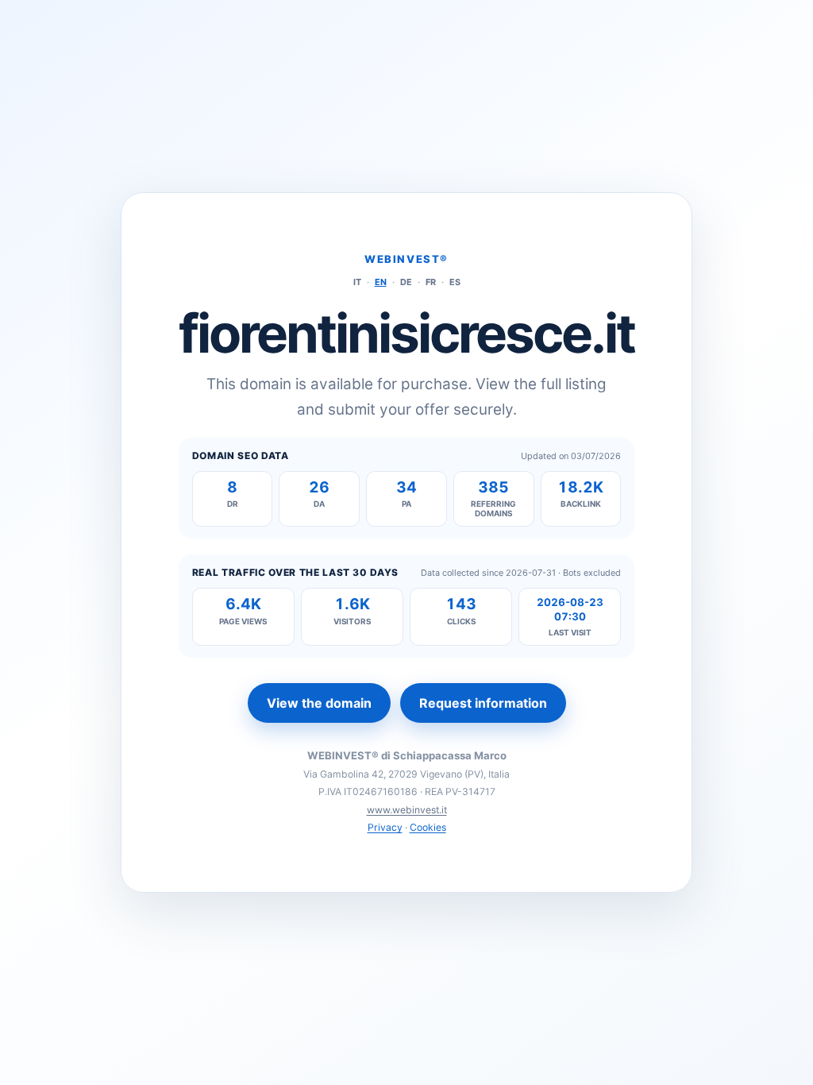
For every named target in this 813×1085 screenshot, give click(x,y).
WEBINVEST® (406, 259)
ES (454, 282)
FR (431, 282)
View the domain (319, 703)
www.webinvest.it (407, 810)
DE (406, 282)
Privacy (385, 827)
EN (381, 282)
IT (357, 282)
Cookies (428, 827)
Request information (483, 703)
